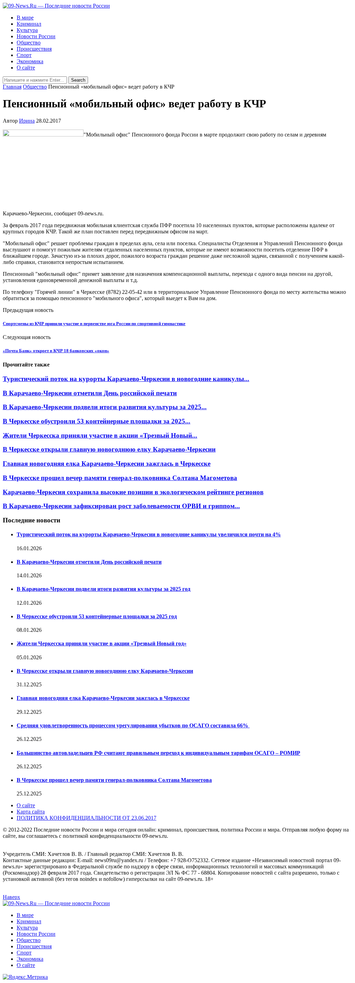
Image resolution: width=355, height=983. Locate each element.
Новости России (36, 36)
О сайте (26, 68)
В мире (25, 17)
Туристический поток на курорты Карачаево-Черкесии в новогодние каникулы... (126, 378)
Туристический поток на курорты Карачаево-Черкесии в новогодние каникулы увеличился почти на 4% (149, 534)
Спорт (24, 55)
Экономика (30, 61)
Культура (27, 30)
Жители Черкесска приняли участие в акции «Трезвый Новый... (100, 435)
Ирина (27, 121)
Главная (12, 87)
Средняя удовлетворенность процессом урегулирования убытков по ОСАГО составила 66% (133, 725)
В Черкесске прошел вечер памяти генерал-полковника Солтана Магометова (120, 477)
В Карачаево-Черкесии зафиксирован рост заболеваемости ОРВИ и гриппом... (121, 506)
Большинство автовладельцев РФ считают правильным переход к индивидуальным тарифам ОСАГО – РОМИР (158, 753)
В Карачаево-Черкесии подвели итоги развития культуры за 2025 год (103, 589)
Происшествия (34, 49)
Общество (29, 43)
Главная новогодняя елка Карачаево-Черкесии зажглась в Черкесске (106, 463)
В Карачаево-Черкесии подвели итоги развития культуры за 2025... (105, 407)
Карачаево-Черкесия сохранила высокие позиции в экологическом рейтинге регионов (133, 492)
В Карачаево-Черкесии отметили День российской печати (90, 393)
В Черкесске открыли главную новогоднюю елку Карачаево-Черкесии (109, 449)
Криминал (29, 24)
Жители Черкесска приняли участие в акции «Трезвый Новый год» (102, 643)
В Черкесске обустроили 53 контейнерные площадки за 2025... (96, 421)
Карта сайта (31, 812)
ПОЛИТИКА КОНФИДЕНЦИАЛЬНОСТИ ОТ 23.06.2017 (86, 818)
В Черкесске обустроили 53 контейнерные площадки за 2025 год (97, 616)
